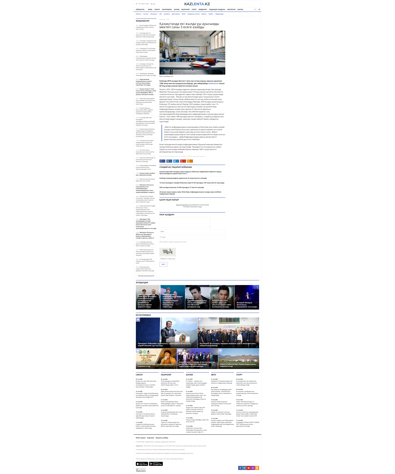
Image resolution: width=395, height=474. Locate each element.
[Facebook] (240, 468)
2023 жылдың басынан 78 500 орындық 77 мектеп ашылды (181, 187)
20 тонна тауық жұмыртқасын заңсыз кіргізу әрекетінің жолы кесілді (145, 152)
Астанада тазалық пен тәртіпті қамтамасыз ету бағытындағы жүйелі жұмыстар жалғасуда (146, 66)
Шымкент (153, 14)
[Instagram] (253, 468)
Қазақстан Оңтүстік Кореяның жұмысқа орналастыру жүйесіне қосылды (147, 405)
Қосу (163, 264)
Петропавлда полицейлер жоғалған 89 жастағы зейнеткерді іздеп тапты (146, 167)
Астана (145, 14)
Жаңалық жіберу (162, 438)
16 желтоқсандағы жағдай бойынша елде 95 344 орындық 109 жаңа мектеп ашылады (191, 183)
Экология (231, 9)
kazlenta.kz (213, 83)
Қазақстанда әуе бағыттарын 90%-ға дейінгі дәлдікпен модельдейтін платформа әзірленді (144, 110)
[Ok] (257, 468)
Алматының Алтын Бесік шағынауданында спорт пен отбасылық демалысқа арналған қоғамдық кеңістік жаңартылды (196, 397)
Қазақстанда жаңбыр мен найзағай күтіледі (145, 174)
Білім (183, 14)
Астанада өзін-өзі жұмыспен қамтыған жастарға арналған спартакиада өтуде (145, 35)
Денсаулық (176, 14)
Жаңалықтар (142, 21)
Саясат (157, 9)
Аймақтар (140, 9)
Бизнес (204, 14)
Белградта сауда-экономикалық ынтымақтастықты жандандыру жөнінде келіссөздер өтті (147, 395)
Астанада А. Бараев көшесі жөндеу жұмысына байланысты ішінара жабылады (146, 42)
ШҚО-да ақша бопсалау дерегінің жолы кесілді (145, 180)
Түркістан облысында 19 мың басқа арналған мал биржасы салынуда (145, 159)
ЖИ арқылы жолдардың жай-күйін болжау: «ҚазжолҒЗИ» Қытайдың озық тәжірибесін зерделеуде (221, 392)
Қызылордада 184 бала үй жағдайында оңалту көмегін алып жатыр (146, 27)
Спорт (194, 9)
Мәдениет (203, 9)
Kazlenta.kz (139, 446)
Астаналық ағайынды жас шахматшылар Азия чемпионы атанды (247, 393)
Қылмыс (167, 14)
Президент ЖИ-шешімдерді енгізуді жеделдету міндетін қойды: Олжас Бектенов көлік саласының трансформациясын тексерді (146, 223)
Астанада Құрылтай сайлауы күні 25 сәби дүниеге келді (145, 261)
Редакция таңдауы (217, 9)
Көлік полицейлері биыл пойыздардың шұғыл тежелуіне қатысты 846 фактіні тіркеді (172, 404)
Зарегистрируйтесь (182, 205)
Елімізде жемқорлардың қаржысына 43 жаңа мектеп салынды (183, 178)
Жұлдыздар (219, 14)
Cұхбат (211, 14)
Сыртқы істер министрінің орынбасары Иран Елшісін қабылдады (145, 416)
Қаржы (240, 9)
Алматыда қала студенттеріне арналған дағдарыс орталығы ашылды (145, 269)
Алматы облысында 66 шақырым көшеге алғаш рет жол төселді (221, 404)
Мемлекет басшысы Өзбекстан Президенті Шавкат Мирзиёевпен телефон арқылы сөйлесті (145, 235)
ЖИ (160, 14)
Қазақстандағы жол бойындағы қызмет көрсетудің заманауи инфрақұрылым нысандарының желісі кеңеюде (222, 423)
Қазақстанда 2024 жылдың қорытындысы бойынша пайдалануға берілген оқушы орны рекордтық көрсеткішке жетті (190, 173)
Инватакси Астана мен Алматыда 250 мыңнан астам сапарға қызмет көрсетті (196, 430)
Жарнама (150, 438)
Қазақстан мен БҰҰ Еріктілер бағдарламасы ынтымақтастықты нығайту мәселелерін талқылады (146, 384)
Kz (154, 4)
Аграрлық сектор (193, 14)
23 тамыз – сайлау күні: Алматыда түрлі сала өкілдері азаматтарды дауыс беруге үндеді (196, 384)
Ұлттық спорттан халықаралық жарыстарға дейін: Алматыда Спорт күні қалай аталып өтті (247, 414)
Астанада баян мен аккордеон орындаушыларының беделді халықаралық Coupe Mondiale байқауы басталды (145, 121)
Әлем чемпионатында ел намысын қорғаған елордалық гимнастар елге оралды (247, 404)
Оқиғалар (185, 9)
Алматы (138, 14)
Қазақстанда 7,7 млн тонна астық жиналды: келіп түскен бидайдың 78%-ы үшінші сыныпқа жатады (146, 91)
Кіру (200, 207)
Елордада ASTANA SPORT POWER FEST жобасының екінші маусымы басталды (247, 424)
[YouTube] (249, 468)
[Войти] (259, 9)
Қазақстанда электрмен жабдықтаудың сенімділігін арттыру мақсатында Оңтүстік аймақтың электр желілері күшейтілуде (145, 132)
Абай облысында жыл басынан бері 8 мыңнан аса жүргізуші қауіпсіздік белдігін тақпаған (145, 252)
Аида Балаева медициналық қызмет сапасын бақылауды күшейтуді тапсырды (144, 82)
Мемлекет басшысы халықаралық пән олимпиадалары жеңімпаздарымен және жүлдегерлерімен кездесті (145, 188)
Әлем (150, 9)
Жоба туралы (141, 438)
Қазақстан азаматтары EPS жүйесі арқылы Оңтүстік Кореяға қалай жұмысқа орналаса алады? (195, 410)
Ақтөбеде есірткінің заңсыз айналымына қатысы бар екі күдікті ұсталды (145, 244)
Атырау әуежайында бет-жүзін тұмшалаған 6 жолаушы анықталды (171, 414)
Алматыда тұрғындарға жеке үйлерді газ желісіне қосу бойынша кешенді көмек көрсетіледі (145, 101)
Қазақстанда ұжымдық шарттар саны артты (197, 421)
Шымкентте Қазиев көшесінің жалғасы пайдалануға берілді (221, 382)
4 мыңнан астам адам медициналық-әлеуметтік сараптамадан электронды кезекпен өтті (144, 143)
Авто (213, 374)
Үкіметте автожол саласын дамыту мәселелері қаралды (221, 413)
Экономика (167, 9)
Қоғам (176, 9)
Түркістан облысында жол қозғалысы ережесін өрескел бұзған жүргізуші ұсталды (171, 424)
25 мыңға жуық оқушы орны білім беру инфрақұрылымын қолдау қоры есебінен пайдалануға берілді (190, 193)
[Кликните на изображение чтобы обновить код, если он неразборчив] (167, 255)
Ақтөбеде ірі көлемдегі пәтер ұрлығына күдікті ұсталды (146, 74)
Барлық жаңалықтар (146, 276)
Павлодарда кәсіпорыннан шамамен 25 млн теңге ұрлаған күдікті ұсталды (146, 58)
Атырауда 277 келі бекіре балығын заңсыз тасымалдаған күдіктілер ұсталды (146, 50)
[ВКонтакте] (244, 468)
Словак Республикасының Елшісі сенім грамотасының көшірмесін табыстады (146, 426)
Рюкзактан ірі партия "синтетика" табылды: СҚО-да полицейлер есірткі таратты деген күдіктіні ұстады (145, 199)
